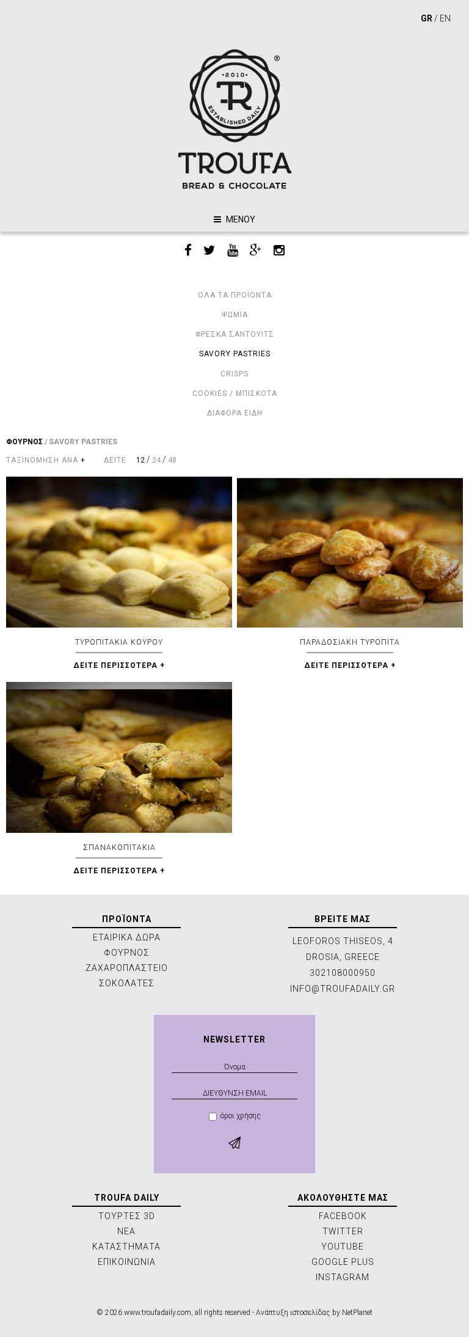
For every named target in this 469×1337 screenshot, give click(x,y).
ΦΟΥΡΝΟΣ (24, 442)
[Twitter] (209, 251)
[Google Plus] (256, 251)
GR (426, 18)
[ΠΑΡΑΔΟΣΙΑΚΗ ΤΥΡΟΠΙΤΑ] (350, 552)
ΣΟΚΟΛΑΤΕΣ (127, 983)
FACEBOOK (343, 1216)
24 (156, 460)
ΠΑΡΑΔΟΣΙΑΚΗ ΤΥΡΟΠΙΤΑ (350, 642)
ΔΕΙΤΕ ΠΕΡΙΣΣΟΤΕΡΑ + (119, 665)
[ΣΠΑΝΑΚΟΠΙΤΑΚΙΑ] (119, 757)
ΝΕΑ (126, 1231)
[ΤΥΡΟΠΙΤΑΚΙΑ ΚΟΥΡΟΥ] (119, 552)
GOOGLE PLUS (342, 1262)
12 (140, 460)
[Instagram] (279, 251)
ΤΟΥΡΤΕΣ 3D (126, 1216)
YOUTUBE (342, 1246)
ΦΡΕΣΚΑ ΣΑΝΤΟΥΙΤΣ (234, 334)
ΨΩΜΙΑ (235, 314)
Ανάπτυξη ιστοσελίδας (293, 1312)
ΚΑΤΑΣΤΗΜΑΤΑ (126, 1246)
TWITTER (342, 1231)
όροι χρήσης (240, 1116)
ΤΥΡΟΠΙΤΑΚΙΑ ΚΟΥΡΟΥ (119, 642)
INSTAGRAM (342, 1277)
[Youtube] (232, 251)
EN (445, 18)
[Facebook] (188, 251)
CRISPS (234, 374)
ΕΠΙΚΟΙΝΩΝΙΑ (127, 1262)
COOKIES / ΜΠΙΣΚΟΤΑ (234, 393)
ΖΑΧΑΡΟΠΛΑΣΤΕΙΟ (126, 968)
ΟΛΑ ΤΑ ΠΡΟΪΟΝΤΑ (235, 295)
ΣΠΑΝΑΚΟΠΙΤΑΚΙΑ (119, 847)
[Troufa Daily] (234, 119)
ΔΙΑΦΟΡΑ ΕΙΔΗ (235, 413)
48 (172, 460)
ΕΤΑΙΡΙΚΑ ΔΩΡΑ (127, 937)
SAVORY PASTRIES (235, 354)
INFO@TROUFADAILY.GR (342, 989)
